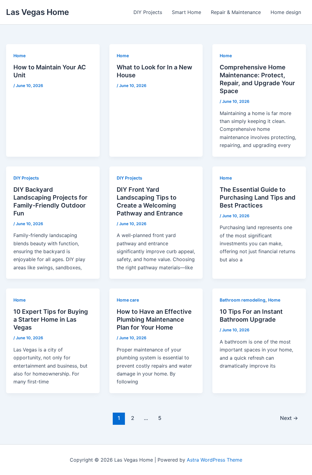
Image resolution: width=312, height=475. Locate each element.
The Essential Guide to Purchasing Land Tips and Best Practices (258, 197)
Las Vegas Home (37, 12)
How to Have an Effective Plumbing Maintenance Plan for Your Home (154, 319)
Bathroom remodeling (242, 299)
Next (289, 418)
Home (19, 55)
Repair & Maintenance (236, 12)
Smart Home (186, 12)
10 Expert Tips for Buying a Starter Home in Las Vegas (50, 319)
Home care (128, 299)
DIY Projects (147, 12)
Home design (286, 12)
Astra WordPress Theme (214, 460)
